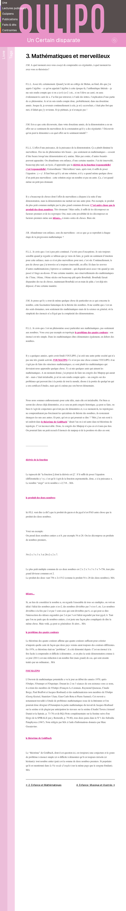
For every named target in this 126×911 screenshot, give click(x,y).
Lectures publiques (14, 8)
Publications (10, 19)
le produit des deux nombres (40, 497)
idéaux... (57, 218)
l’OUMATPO (60, 360)
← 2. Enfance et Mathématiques (43, 785)
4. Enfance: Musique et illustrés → (95, 785)
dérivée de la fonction (37, 459)
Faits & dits (9, 24)
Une (4, 2)
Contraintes (9, 30)
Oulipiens (8, 13)
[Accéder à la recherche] (114, 40)
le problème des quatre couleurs (91, 332)
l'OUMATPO (33, 670)
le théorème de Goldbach (54, 421)
